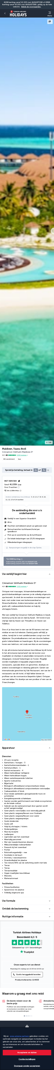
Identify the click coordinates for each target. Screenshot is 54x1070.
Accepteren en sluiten (27, 1052)
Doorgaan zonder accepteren (27, 1066)
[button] (27, 574)
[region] (27, 1048)
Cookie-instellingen (27, 1059)
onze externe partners (19, 1036)
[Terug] (5, 13)
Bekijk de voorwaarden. (31, 7)
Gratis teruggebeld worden (28, 974)
